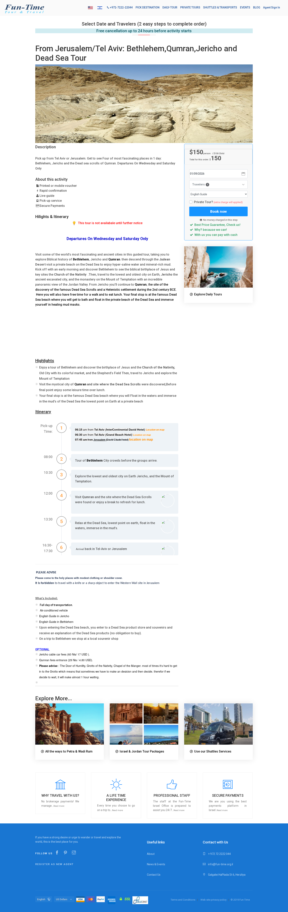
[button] (60, 793)
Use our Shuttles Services (212, 751)
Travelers (200, 184)
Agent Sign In (271, 7)
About (151, 853)
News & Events (156, 864)
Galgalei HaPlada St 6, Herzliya (226, 874)
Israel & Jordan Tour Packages (142, 751)
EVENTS (245, 7)
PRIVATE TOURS (190, 7)
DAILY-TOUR (169, 7)
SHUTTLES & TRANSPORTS (220, 7)
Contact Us (153, 874)
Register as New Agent (54, 864)
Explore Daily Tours (208, 294)
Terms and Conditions (183, 899)
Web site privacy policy (213, 899)
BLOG (256, 7)
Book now (218, 211)
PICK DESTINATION (147, 7)
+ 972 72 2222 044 (219, 853)
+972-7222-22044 (121, 7)
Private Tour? (218, 202)
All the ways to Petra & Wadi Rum (68, 751)
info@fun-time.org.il (220, 864)
